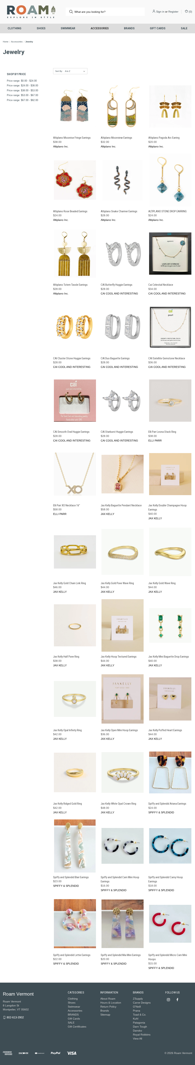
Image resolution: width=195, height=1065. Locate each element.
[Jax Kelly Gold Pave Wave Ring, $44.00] (122, 552)
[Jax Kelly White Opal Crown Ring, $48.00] (122, 772)
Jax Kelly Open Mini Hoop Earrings (119, 730)
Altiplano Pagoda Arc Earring (164, 137)
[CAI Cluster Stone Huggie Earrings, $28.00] (75, 327)
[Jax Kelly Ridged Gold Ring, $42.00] (75, 772)
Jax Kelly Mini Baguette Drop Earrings (168, 656)
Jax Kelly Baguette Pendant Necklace (121, 505)
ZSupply (138, 998)
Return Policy (108, 1006)
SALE (184, 28)
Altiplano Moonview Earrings (116, 137)
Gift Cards (157, 28)
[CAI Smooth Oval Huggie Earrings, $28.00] (75, 400)
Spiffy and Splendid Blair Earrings (71, 877)
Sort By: (59, 71)
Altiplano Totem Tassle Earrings (70, 284)
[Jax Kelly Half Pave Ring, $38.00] (75, 625)
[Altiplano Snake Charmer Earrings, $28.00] (122, 180)
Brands (104, 1010)
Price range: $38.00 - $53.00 (22, 90)
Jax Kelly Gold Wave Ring (162, 583)
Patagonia (139, 1022)
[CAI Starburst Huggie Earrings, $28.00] (122, 400)
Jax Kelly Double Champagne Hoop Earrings (167, 507)
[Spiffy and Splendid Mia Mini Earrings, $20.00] (122, 923)
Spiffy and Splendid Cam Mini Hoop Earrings (120, 879)
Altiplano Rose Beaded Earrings (70, 211)
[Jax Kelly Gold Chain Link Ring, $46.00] (75, 552)
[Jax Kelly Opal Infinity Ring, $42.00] (75, 699)
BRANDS (129, 28)
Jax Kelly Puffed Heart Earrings (165, 730)
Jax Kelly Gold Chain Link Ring (69, 583)
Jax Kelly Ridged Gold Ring (67, 803)
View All (137, 1038)
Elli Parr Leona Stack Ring (162, 431)
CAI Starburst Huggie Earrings (117, 431)
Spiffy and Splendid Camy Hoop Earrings (165, 879)
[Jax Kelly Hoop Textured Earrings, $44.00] (122, 625)
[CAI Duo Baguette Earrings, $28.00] (122, 327)
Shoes (41, 28)
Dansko (137, 1030)
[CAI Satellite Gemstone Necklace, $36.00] (170, 327)
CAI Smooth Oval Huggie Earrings (71, 431)
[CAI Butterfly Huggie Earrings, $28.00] (122, 253)
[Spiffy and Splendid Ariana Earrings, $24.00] (170, 772)
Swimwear (68, 28)
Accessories (100, 28)
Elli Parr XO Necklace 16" (66, 505)
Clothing (14, 28)
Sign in (160, 11)
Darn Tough (140, 1026)
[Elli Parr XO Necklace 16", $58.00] (75, 474)
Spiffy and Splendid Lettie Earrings (71, 955)
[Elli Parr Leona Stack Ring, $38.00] (170, 400)
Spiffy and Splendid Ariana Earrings (167, 803)
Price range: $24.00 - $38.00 (22, 85)
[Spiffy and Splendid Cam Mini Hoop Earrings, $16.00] (122, 846)
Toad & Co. (139, 1014)
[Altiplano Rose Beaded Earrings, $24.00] (75, 180)
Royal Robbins (141, 1034)
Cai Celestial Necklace (160, 284)
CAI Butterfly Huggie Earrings (116, 284)
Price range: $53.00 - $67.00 (22, 95)
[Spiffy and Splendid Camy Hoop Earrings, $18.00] (170, 846)
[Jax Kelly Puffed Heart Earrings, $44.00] (170, 699)
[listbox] (75, 71)
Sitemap (105, 1014)
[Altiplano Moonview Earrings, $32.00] (122, 106)
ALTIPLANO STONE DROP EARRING (167, 211)
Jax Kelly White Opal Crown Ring (118, 803)
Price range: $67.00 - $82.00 (22, 100)
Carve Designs (142, 1002)
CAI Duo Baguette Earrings (115, 358)
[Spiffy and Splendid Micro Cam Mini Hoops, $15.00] (170, 923)
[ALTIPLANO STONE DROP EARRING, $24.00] (170, 180)
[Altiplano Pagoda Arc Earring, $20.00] (170, 106)
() (190, 11)
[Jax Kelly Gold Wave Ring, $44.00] (170, 552)
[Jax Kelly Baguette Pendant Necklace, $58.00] (122, 474)
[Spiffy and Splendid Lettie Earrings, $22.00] (75, 923)
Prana (136, 1010)
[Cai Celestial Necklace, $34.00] (170, 253)
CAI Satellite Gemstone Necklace (166, 358)
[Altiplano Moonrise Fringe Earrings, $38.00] (75, 106)
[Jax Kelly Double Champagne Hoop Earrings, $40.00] (170, 474)
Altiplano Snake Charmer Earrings (119, 211)
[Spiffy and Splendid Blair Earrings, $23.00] (75, 846)
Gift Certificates (77, 1026)
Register (173, 11)
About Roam (107, 998)
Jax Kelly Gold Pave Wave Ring (117, 583)
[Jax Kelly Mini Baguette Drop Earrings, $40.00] (170, 625)
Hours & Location (110, 1002)
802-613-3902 (15, 1017)
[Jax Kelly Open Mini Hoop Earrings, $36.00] (122, 699)
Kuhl (135, 1018)
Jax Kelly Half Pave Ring (66, 656)
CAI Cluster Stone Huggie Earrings (71, 358)
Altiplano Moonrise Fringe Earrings (72, 137)
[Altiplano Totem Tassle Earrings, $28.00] (75, 253)
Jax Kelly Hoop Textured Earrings (119, 656)
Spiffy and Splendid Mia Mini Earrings (121, 955)
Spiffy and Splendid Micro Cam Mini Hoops (167, 957)
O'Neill (137, 1006)
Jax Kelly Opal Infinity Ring (67, 730)
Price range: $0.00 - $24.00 (22, 80)
